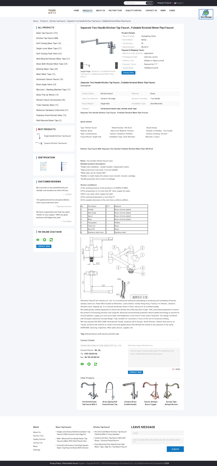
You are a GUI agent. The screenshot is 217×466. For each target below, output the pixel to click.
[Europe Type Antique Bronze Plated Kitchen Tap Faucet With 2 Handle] (171, 391)
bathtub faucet (91, 334)
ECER (167, 463)
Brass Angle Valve (44, 84)
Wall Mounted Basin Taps (47, 120)
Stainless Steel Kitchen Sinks (49, 115)
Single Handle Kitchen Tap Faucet (57, 136)
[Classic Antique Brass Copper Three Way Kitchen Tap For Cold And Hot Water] (151, 391)
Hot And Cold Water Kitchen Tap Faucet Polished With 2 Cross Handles (111, 433)
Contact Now (128, 73)
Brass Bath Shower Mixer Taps (49, 64)
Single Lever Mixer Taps (47, 48)
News (163, 11)
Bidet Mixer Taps (43, 74)
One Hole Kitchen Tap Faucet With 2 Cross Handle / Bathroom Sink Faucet (89, 403)
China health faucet (70, 463)
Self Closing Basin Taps (46, 43)
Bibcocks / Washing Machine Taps (51, 89)
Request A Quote (164, 3)
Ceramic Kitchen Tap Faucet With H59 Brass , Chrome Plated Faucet (110, 439)
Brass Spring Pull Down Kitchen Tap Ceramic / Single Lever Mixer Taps (109, 403)
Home (76, 11)
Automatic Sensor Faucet (47, 79)
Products (87, 11)
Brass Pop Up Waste (45, 95)
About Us (100, 11)
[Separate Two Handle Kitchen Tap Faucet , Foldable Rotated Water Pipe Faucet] (98, 46)
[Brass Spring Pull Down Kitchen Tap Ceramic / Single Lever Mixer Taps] (110, 391)
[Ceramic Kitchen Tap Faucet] (38, 143)
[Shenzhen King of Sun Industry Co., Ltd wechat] (53, 239)
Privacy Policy (55, 463)
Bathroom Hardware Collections (50, 110)
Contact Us (151, 11)
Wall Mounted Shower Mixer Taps (51, 59)
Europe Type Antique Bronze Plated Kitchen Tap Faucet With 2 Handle (171, 403)
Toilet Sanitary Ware (45, 105)
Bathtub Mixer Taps (45, 69)
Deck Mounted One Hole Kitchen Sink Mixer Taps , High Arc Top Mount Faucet (111, 445)
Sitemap (36, 450)
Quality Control (134, 11)
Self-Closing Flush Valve (47, 53)
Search (149, 3)
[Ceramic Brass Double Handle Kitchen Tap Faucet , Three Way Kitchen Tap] (130, 391)
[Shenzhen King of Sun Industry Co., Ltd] (52, 11)
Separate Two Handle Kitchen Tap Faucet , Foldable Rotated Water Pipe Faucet (98, 74)
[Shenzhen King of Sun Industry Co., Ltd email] (39, 239)
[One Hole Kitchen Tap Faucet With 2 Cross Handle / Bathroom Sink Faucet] (89, 391)
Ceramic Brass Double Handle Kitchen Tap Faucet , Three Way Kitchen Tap (130, 403)
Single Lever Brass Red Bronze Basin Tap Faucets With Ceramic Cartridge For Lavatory (73, 433)
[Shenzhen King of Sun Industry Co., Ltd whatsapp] (46, 239)
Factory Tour (115, 11)
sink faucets (103, 334)
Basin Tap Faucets (44, 33)
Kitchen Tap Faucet (58, 21)
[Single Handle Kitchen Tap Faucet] (38, 136)
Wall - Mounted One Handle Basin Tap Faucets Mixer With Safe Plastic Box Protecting (72, 440)
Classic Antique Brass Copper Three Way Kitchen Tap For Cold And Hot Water (150, 403)
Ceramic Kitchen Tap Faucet (55, 143)
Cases (172, 11)
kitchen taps (114, 334)
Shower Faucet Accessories (48, 100)
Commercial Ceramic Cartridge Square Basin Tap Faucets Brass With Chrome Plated (73, 447)
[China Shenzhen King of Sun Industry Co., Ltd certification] (43, 166)
